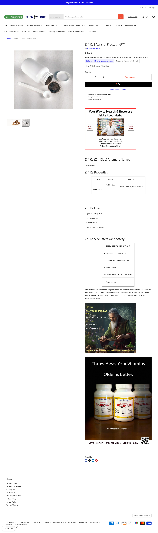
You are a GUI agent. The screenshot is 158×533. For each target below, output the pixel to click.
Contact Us (92, 31)
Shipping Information (57, 31)
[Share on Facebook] (86, 460)
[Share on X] (89, 460)
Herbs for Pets (93, 25)
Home (5, 25)
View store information (94, 99)
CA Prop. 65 (10, 489)
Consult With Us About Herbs (74, 25)
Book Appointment (14, 17)
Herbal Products (16, 25)
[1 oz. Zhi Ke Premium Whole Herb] (98, 68)
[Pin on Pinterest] (96, 460)
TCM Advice (10, 493)
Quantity (88, 72)
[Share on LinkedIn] (93, 460)
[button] (145, 17)
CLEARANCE (108, 25)
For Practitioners (33, 25)
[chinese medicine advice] (110, 150)
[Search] (120, 16)
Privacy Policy (11, 502)
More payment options (118, 89)
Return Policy (11, 499)
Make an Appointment (76, 31)
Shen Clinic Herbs (93, 48)
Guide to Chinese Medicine (126, 25)
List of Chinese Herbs (11, 31)
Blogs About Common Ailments (33, 31)
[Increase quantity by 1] (103, 77)
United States (147, 8)
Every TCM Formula (51, 25)
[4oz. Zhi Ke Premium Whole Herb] (127, 63)
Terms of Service (12, 505)
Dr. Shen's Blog (11, 483)
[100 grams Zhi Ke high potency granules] (100, 63)
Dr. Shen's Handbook (13, 486)
